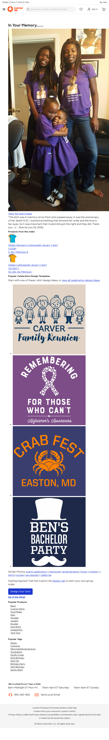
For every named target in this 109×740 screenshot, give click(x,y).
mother (93, 571)
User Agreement (81, 714)
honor (83, 571)
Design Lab (58, 580)
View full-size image (20, 213)
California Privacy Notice (34, 714)
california (46, 575)
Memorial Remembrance (23, 649)
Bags (13, 606)
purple (20, 575)
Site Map (73, 708)
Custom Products (41, 708)
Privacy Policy (15, 714)
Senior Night (17, 670)
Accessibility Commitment (59, 714)
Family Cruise (17, 655)
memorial (54, 571)
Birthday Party (18, 664)
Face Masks (16, 612)
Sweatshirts (16, 630)
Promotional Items (58, 708)
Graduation (16, 652)
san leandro (32, 575)
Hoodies (15, 618)
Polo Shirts (16, 627)
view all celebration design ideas (81, 280)
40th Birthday (17, 667)
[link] (15, 9)
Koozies (14, 624)
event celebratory (36, 571)
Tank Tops (15, 633)
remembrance (70, 571)
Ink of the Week (16, 597)
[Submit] (28, 9)
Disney (14, 643)
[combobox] (50, 9)
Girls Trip (15, 661)
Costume (15, 646)
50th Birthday (17, 658)
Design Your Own (20, 591)
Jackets (14, 621)
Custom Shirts (18, 609)
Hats (13, 615)
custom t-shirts (68, 711)
